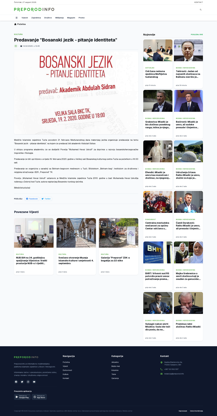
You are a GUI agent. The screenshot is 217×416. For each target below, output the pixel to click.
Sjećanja (115, 378)
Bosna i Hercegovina (185, 68)
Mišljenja (59, 17)
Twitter (48, 199)
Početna (66, 362)
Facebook (33, 199)
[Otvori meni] (16, 17)
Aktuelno (149, 68)
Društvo (48, 17)
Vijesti (25, 17)
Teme (114, 374)
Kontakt (198, 2)
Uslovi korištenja (196, 411)
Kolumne (115, 370)
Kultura (18, 34)
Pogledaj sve (197, 35)
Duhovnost (150, 219)
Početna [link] (21, 24)
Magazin (71, 17)
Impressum (183, 411)
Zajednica (36, 17)
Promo (82, 17)
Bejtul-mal (116, 366)
